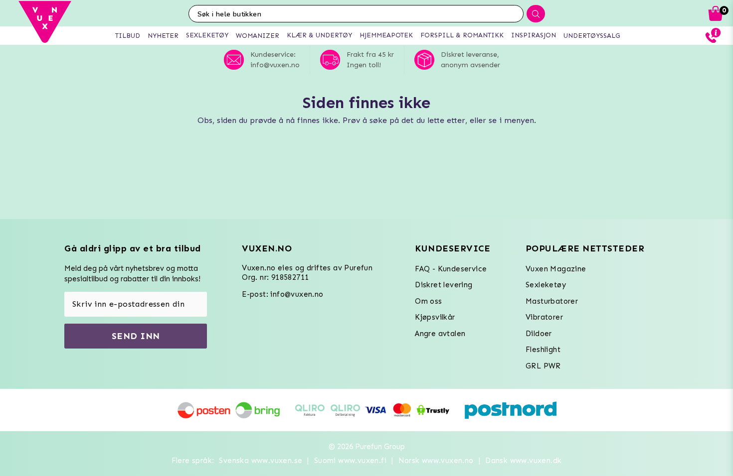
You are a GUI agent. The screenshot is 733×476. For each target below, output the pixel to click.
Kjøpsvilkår (435, 317)
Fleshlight (543, 349)
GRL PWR (543, 365)
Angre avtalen (440, 333)
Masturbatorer (552, 301)
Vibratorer (544, 317)
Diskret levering (443, 284)
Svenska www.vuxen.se (260, 460)
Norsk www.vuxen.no (436, 460)
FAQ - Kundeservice (451, 268)
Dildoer (539, 333)
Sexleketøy (546, 284)
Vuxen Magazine (556, 268)
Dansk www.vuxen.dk (523, 460)
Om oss (428, 301)
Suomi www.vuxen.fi (350, 460)
